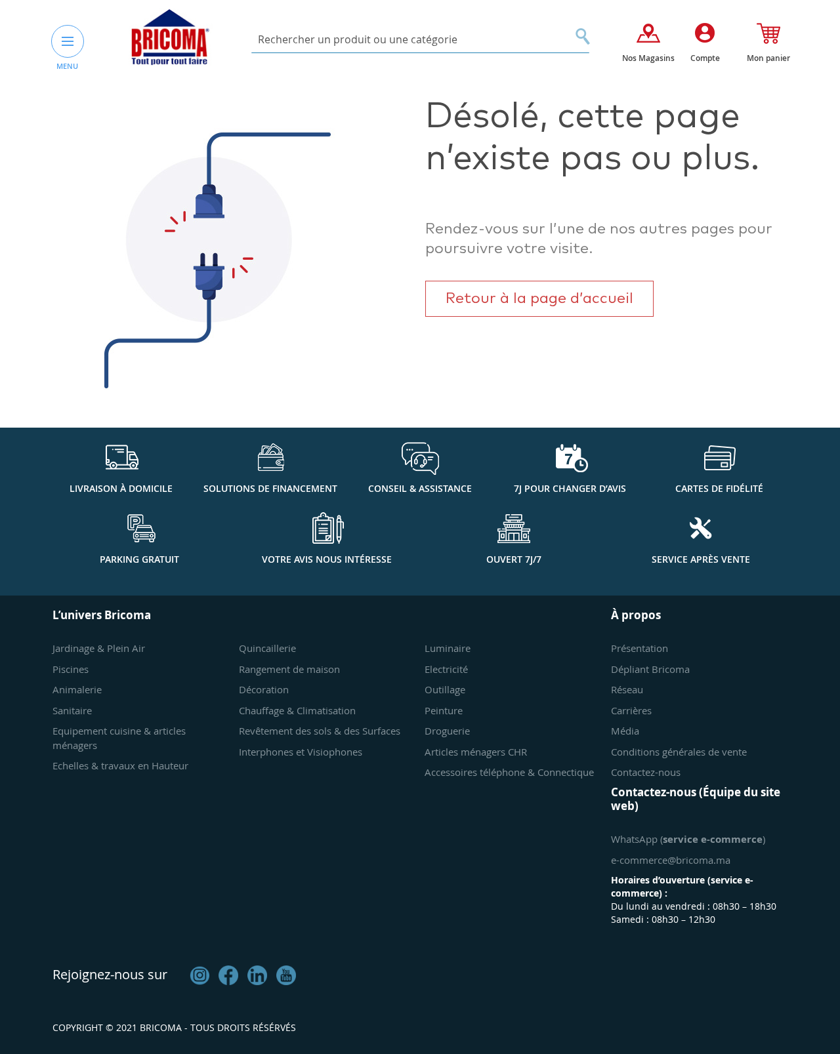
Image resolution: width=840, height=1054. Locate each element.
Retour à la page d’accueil (539, 298)
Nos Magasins (648, 58)
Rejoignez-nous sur (109, 974)
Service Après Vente (701, 559)
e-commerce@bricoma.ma (670, 859)
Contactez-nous (646, 772)
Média (625, 730)
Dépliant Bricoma (650, 669)
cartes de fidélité (719, 488)
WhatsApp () (688, 838)
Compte (705, 58)
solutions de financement (270, 488)
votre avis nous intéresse (327, 559)
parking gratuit (139, 559)
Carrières (631, 710)
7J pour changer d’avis (570, 488)
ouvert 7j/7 (513, 559)
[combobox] (420, 39)
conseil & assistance (420, 488)
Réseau (627, 689)
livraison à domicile (121, 488)
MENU (67, 66)
